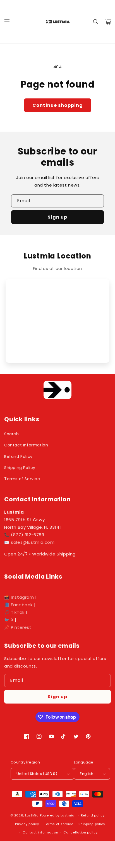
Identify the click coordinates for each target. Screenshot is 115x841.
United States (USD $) (36, 773)
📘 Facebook (18, 605)
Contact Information (26, 445)
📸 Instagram (19, 597)
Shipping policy (91, 824)
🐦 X (9, 620)
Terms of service (58, 824)
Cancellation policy (80, 832)
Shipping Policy (19, 467)
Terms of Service (22, 479)
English (86, 773)
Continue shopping (57, 105)
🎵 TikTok (14, 612)
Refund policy (93, 815)
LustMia (32, 815)
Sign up (57, 217)
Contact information (40, 832)
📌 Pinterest (18, 627)
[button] (7, 22)
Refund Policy (18, 456)
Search (11, 434)
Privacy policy (27, 824)
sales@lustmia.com (32, 542)
